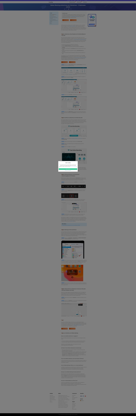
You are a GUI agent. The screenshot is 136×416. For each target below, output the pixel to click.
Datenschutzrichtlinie (73, 166)
